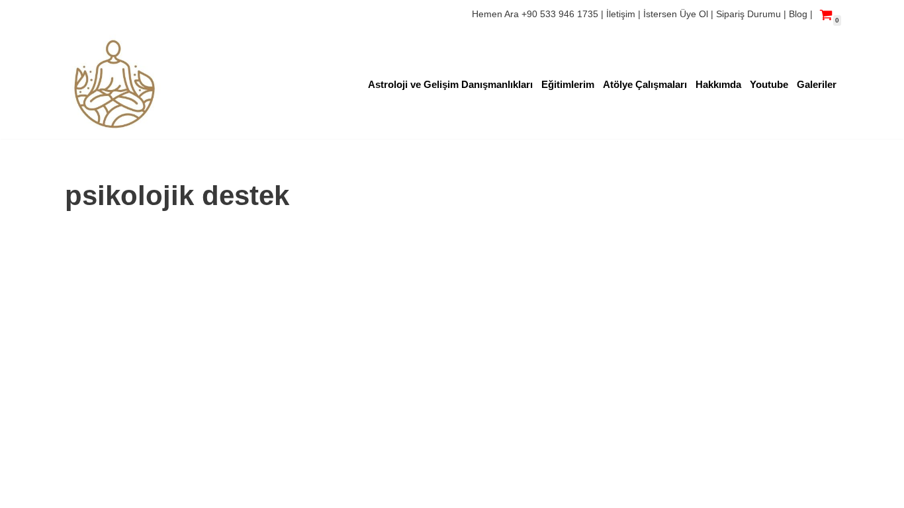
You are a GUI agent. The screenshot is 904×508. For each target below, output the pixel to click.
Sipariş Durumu (750, 14)
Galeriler (816, 84)
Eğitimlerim (567, 84)
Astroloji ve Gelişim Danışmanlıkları (450, 84)
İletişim (622, 14)
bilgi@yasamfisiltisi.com (121, 473)
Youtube (769, 84)
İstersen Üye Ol (675, 14)
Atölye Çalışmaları (645, 84)
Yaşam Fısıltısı (99, 437)
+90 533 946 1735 (559, 14)
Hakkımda (718, 84)
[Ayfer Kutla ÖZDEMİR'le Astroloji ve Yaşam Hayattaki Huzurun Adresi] (114, 84)
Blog (798, 14)
